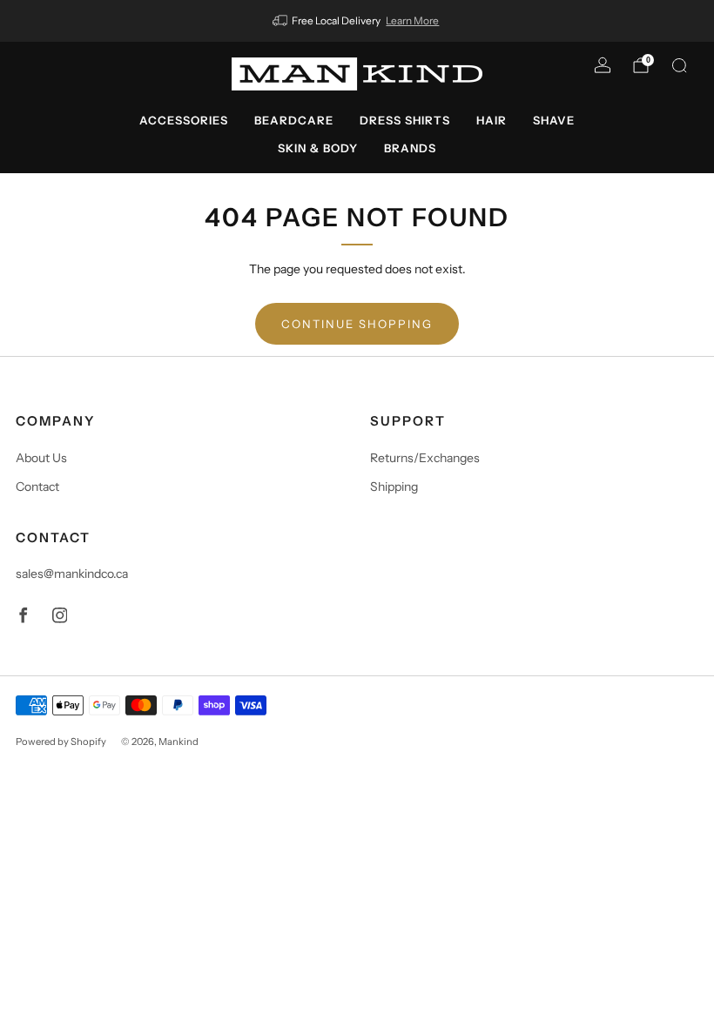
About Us (41, 458)
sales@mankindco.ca (72, 573)
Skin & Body (318, 148)
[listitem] (357, 21)
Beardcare (293, 120)
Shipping (394, 486)
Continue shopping (357, 324)
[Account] (602, 65)
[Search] (679, 65)
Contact (37, 486)
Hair (491, 120)
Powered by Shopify (61, 741)
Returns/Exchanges (425, 458)
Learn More (412, 20)
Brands (410, 148)
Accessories (183, 120)
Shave (554, 120)
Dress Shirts (405, 120)
